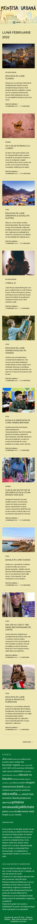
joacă (20, 786)
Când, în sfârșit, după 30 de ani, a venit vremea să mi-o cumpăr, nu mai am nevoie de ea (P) (18, 871)
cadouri (22, 765)
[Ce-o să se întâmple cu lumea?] (18, 125)
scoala (17, 811)
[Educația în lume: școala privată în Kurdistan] (18, 677)
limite (12, 790)
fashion (15, 783)
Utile (7, 209)
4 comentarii (24, 657)
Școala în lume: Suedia (17, 560)
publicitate (26, 807)
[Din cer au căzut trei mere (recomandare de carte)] (18, 604)
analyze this (19, 762)
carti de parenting (17, 768)
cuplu (4, 775)
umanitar (11, 815)
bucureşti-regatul (11, 765)
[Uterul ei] (18, 263)
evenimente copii (7, 783)
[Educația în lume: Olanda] (18, 56)
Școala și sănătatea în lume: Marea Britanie (17, 421)
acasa (9, 759)
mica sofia (9, 794)
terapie (5, 815)
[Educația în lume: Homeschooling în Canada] (18, 328)
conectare (18, 771)
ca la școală (28, 765)
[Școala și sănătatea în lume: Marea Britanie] (18, 400)
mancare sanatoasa (22, 790)
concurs (9, 771)
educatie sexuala (18, 779)
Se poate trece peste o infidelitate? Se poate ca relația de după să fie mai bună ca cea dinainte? (18, 906)
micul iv (20, 794)
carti (9, 768)
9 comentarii (24, 450)
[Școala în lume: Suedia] (18, 539)
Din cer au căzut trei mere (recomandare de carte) (18, 627)
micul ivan (28, 794)
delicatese (9, 775)
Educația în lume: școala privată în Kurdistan (15, 699)
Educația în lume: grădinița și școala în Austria (17, 215)
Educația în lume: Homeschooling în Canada (15, 350)
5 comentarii (24, 308)
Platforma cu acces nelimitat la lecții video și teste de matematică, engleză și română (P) (18, 885)
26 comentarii (25, 173)
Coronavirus (27, 771)
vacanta (18, 815)
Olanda (15, 798)
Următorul (27, 742)
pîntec (5, 811)
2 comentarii (25, 106)
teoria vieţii (28, 811)
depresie (15, 775)
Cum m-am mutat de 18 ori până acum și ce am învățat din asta (17, 492)
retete (11, 812)
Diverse (8, 142)
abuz (4, 759)
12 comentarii (25, 243)
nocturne (6, 798)
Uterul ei (10, 283)
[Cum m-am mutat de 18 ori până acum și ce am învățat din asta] (18, 470)
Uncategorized (10, 72)
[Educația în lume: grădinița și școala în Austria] (18, 193)
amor (12, 762)
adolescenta (16, 759)
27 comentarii (25, 520)
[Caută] (24, 22)
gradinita (21, 783)
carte (4, 768)
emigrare (28, 779)
